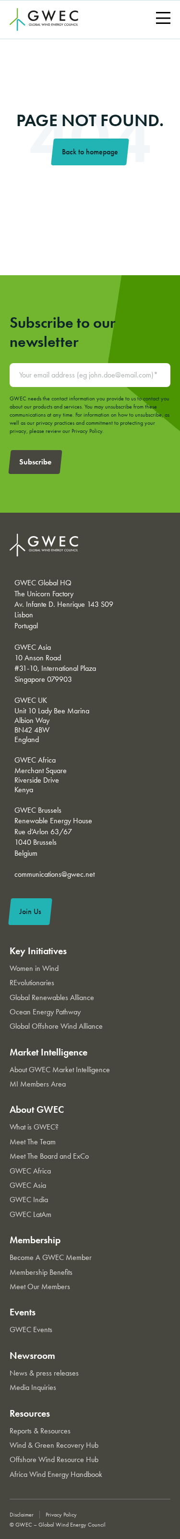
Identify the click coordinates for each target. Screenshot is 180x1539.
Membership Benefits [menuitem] (41, 1272)
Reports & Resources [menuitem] (40, 1431)
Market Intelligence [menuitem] (48, 1052)
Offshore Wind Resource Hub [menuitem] (54, 1459)
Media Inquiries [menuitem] (33, 1387)
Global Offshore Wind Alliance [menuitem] (56, 1026)
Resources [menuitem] (30, 1413)
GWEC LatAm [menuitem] (30, 1214)
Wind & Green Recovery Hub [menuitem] (54, 1445)
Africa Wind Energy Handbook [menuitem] (56, 1474)
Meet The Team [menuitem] (33, 1142)
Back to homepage (90, 152)
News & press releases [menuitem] (44, 1373)
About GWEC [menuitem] (37, 1109)
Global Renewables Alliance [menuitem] (52, 997)
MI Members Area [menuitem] (38, 1084)
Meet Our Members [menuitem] (40, 1286)
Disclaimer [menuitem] (22, 1514)
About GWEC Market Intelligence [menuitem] (60, 1070)
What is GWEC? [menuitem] (34, 1127)
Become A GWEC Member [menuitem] (51, 1257)
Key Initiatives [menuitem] (38, 951)
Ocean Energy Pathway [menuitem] (45, 1012)
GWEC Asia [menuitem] (28, 1185)
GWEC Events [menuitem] (31, 1329)
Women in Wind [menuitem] (34, 968)
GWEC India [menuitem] (29, 1200)
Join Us (30, 911)
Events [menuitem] (23, 1312)
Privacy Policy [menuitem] (61, 1514)
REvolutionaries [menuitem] (32, 983)
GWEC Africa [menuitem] (30, 1171)
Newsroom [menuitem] (32, 1355)
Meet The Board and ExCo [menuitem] (49, 1156)
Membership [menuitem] (35, 1240)
